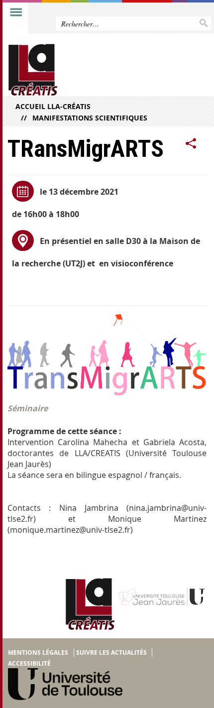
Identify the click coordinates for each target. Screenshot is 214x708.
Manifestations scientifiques (89, 117)
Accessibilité (29, 663)
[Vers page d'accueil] (85, 70)
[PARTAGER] (191, 143)
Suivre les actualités (111, 652)
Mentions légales (38, 652)
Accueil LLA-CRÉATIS (53, 106)
